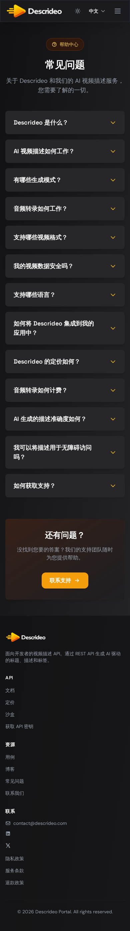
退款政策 (14, 883)
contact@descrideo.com (40, 823)
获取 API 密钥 (19, 726)
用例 (10, 757)
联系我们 (14, 793)
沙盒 (10, 714)
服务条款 (14, 871)
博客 (10, 769)
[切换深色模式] (78, 11)
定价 (10, 702)
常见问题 (14, 781)
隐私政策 (14, 859)
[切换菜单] (117, 11)
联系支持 (60, 580)
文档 (10, 690)
